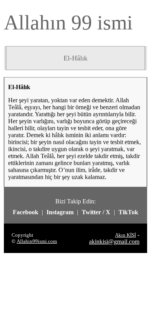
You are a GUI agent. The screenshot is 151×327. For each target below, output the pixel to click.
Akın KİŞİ (125, 235)
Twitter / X (96, 212)
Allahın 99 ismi (68, 22)
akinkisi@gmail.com (114, 241)
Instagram (60, 212)
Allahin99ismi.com (37, 241)
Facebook (25, 212)
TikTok (128, 212)
